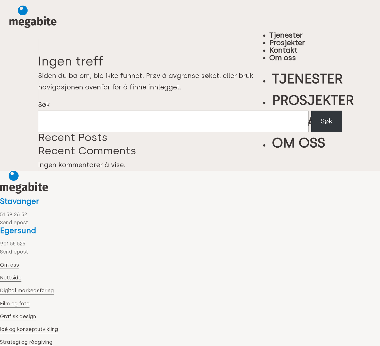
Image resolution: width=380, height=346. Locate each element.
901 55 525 (12, 244)
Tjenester (286, 35)
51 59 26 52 (13, 214)
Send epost (14, 223)
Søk (44, 105)
